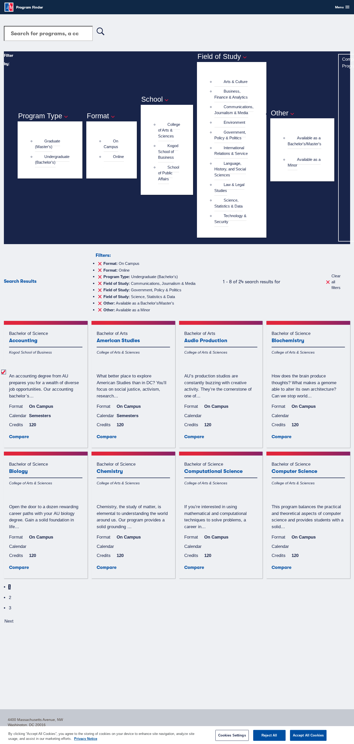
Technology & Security (230, 218)
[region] (177, 735)
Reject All (269, 735)
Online (118, 156)
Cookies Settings (232, 735)
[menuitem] (52, 144)
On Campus (111, 144)
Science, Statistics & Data (228, 203)
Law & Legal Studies (229, 187)
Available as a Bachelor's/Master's (304, 141)
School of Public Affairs (168, 173)
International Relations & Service (231, 151)
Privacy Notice (85, 739)
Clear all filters (336, 282)
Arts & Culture (235, 81)
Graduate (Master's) (47, 144)
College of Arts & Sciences (169, 130)
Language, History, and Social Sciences (230, 169)
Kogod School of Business (168, 151)
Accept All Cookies (308, 735)
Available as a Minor (304, 162)
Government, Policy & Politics (230, 135)
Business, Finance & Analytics (231, 94)
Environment (234, 122)
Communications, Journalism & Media (233, 110)
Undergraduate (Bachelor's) (52, 159)
